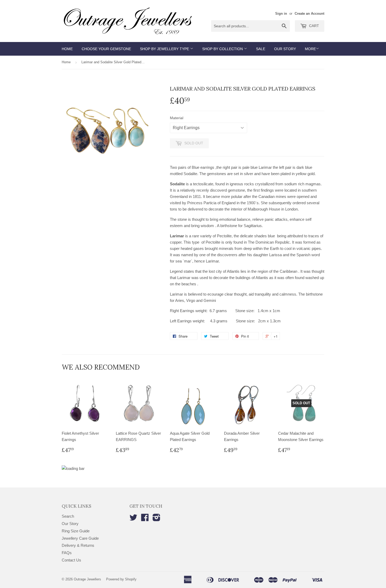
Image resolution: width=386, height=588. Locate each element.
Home (67, 49)
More (310, 49)
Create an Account (309, 13)
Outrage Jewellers (87, 579)
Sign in (281, 13)
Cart (313, 26)
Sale (260, 49)
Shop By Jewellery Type (165, 49)
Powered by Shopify (121, 579)
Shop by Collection (223, 49)
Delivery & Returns (78, 545)
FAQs (67, 552)
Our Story (285, 49)
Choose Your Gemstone (106, 49)
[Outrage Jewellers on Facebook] (145, 519)
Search (68, 516)
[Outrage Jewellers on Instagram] (156, 519)
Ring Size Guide (76, 531)
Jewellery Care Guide (80, 538)
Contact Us (71, 560)
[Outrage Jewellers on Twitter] (133, 519)
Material (176, 118)
